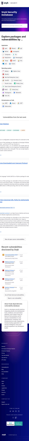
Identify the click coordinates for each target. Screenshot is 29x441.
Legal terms (4, 388)
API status (4, 359)
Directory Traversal (9, 287)
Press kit (3, 392)
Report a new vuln (5, 404)
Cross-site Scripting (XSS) (11, 254)
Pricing (3, 353)
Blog (2, 369)
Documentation (5, 371)
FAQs (3, 373)
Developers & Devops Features (8, 348)
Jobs (3, 383)
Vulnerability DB (5, 367)
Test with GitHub (5, 355)
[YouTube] (13, 411)
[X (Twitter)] (10, 411)
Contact (3, 385)
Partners (3, 346)
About (3, 381)
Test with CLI (4, 357)
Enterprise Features (6, 351)
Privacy (3, 390)
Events (3, 394)
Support (3, 402)
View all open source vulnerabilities (14, 239)
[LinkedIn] (19, 411)
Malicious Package (9, 261)
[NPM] (16, 418)
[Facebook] (16, 411)
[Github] (13, 418)
